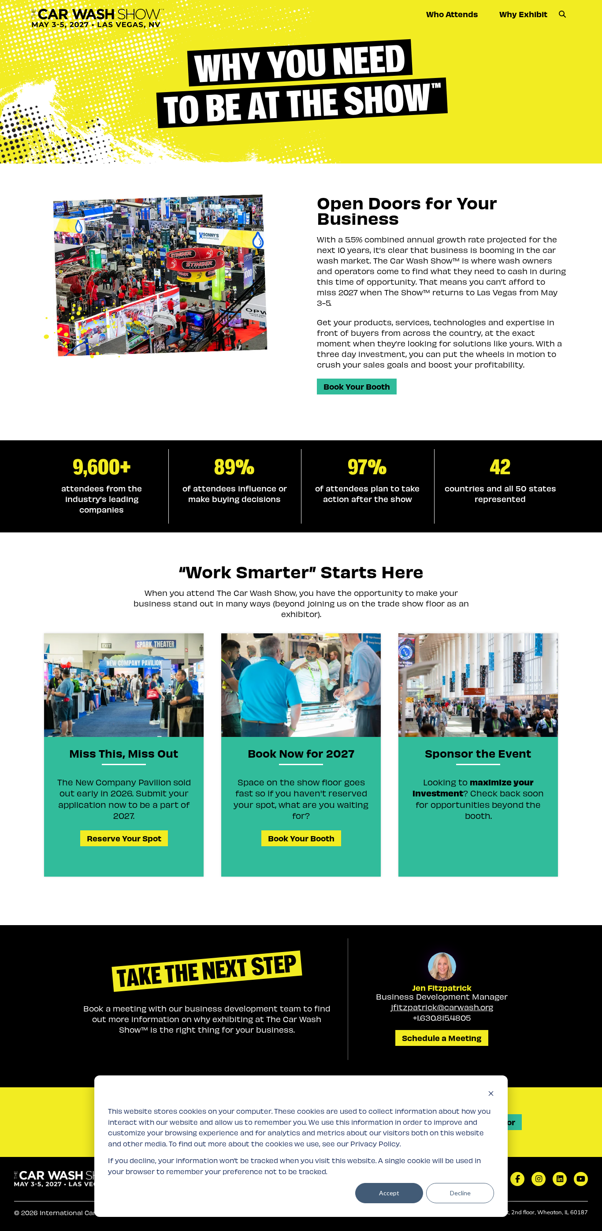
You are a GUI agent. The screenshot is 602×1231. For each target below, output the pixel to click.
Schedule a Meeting (442, 1038)
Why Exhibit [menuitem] (523, 14)
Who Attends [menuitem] (452, 14)
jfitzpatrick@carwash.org (441, 1007)
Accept (389, 1193)
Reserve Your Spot (124, 838)
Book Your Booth (356, 386)
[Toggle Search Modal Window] (562, 14)
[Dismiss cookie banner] (491, 1094)
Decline (460, 1193)
